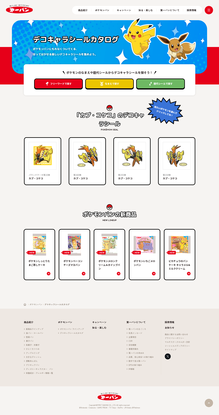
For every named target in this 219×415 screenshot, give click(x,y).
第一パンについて (169, 10)
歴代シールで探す (163, 83)
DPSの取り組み (135, 365)
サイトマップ (170, 350)
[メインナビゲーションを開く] (209, 10)
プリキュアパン (32, 365)
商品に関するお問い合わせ (176, 334)
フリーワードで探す (61, 83)
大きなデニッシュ (33, 357)
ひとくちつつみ (32, 349)
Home (25, 304)
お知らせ (169, 327)
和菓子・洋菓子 (32, 345)
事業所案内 (133, 349)
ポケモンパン (102, 10)
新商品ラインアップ (34, 329)
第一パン (19, 9)
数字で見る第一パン (137, 361)
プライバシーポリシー (174, 338)
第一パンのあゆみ (136, 353)
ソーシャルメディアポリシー (177, 346)
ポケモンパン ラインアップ (72, 329)
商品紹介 (83, 10)
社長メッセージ (135, 333)
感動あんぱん (32, 361)
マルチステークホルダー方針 (177, 342)
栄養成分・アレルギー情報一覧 (39, 373)
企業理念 (132, 337)
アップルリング (32, 353)
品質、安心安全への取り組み (141, 357)
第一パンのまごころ (137, 329)
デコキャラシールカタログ (71, 333)
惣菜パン (30, 337)
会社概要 (132, 345)
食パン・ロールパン (34, 333)
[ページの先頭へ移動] (209, 403)
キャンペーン (124, 10)
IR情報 (131, 369)
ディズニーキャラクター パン (39, 369)
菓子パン (30, 341)
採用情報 (191, 10)
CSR (130, 341)
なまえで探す (112, 83)
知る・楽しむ (146, 10)
